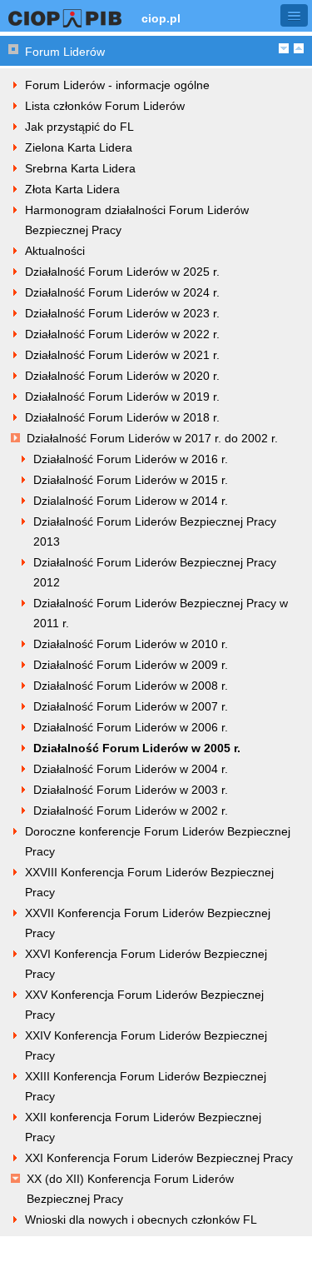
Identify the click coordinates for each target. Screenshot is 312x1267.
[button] (294, 15)
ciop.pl (161, 18)
